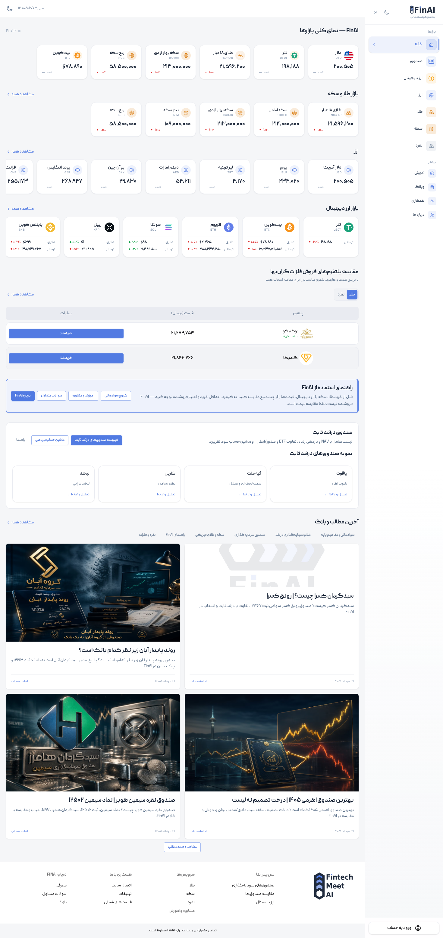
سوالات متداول (51, 395)
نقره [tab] (341, 295)
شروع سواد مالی (116, 395)
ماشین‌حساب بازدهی (49, 440)
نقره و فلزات (147, 535)
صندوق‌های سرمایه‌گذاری (253, 886)
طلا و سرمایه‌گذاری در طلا (293, 535)
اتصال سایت (122, 886)
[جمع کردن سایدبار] (376, 12)
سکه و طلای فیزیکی (209, 535)
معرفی (61, 886)
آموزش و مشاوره (83, 395)
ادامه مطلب (198, 681)
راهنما (20, 440)
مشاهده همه (22, 94)
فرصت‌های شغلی (118, 902)
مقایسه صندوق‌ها (259, 894)
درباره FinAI (23, 395)
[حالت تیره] (386, 12)
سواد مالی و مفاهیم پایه (338, 535)
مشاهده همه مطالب (182, 847)
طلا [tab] (352, 295)
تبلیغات (125, 894)
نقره (191, 902)
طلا (192, 886)
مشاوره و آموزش (182, 911)
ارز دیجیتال (265, 902)
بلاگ (62, 902)
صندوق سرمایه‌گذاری (249, 535)
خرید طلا (66, 333)
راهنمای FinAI (175, 535)
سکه (190, 894)
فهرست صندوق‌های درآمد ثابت (96, 440)
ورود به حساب (399, 928)
